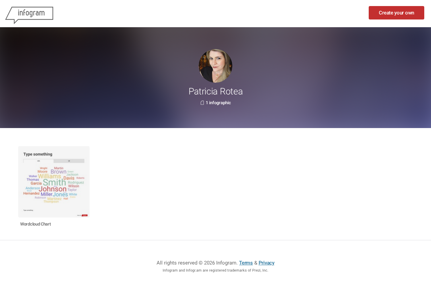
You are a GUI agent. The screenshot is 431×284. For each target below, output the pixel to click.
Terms (246, 263)
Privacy (266, 263)
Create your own (396, 13)
